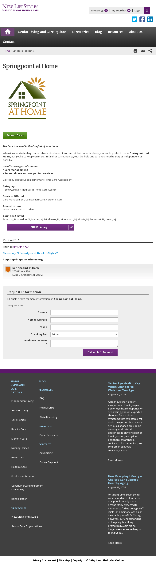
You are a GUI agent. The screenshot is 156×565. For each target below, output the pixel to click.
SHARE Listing (39, 227)
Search (147, 10)
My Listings (97, 10)
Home (7, 50)
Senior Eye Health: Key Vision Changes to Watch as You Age (124, 386)
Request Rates (15, 135)
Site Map (64, 560)
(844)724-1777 (20, 246)
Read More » (115, 460)
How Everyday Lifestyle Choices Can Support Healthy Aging (125, 479)
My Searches (119, 10)
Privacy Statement (44, 560)
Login (138, 10)
